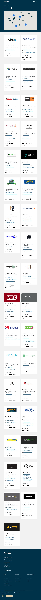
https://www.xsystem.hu (10, 539)
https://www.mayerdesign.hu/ (29, 311)
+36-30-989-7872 (27, 474)
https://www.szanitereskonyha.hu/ (29, 52)
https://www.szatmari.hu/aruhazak (12, 450)
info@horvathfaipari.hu (10, 220)
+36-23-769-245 (7, 566)
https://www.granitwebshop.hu (29, 167)
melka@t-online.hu (9, 337)
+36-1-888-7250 (26, 338)
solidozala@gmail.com (10, 420)
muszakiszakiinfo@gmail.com (29, 423)
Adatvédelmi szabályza (8, 585)
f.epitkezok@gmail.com (10, 192)
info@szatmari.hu (9, 447)
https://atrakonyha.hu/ (27, 81)
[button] (13, 15)
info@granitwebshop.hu (28, 165)
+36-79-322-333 (9, 109)
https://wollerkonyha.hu (28, 510)
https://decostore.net (27, 138)
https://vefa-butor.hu (9, 480)
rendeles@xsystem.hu (10, 537)
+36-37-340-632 (9, 246)
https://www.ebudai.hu (10, 167)
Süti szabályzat (6, 583)
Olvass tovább (3, 596)
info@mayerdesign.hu (27, 309)
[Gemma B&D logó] (7, 1)
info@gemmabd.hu (7, 570)
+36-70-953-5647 (9, 135)
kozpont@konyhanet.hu (28, 109)
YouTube (18, 592)
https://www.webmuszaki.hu (11, 50)
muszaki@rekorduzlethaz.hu (11, 395)
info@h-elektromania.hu (28, 192)
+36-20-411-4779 (9, 79)
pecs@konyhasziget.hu (28, 274)
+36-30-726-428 (26, 135)
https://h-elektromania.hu (28, 194)
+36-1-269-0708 (26, 247)
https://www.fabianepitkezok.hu (11, 194)
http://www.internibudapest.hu (29, 250)
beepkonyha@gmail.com (10, 309)
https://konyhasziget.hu (28, 276)
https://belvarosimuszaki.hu (11, 422)
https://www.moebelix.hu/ (10, 369)
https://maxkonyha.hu (10, 311)
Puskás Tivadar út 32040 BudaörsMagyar (8, 562)
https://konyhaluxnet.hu (28, 220)
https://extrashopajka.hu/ (28, 452)
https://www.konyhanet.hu (28, 111)
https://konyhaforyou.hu (10, 281)
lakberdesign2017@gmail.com (11, 279)
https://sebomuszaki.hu (28, 395)
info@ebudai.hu (9, 165)
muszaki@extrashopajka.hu (28, 450)
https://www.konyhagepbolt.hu (11, 509)
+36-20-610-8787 (27, 78)
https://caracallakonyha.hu (10, 138)
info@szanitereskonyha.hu (28, 50)
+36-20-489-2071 (27, 475)
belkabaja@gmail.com (10, 111)
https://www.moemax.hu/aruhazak (29, 341)
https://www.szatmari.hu (10, 449)
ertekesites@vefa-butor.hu (10, 478)
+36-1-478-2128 (26, 365)
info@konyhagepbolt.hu (10, 507)
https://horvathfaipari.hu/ (10, 222)
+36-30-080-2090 (27, 507)
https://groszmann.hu (10, 82)
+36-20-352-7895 (9, 277)
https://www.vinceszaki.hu (28, 425)
